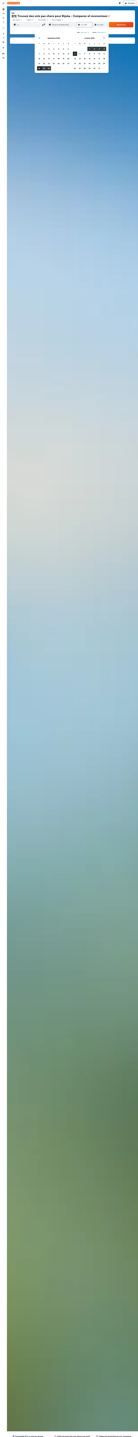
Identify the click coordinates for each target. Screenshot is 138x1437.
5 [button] (63, 49)
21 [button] (39, 63)
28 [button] (39, 68)
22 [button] (44, 63)
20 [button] (68, 59)
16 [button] (49, 59)
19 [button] (63, 59)
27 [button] (68, 63)
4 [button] (58, 49)
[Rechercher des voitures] (3, 18)
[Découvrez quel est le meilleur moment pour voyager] (3, 42)
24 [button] (54, 63)
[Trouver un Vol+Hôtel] (3, 22)
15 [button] (44, 59)
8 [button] (44, 54)
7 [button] (39, 54)
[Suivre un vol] (3, 38)
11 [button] (58, 54)
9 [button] (48, 54)
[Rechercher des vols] (3, 9)
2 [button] (48, 49)
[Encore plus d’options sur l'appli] (3, 28)
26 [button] (63, 63)
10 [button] (54, 54)
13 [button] (68, 54)
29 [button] (44, 68)
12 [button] (63, 54)
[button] (3, 3)
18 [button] (58, 59)
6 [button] (68, 49)
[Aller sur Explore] (3, 34)
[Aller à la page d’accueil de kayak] (13, 3)
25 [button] (59, 63)
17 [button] (53, 59)
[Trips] (3, 48)
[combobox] (17, 20)
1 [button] (89, 49)
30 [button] (49, 68)
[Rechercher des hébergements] (3, 14)
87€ (14, 16)
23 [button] (49, 63)
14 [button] (39, 59)
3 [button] (53, 49)
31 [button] (99, 68)
